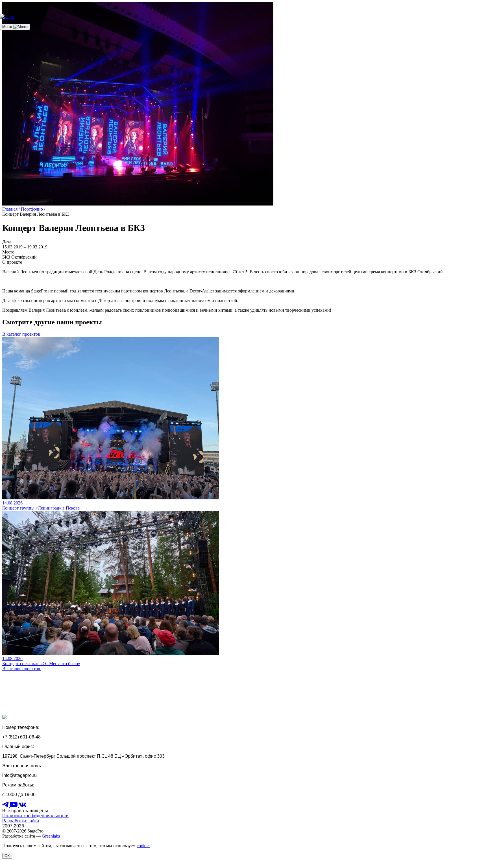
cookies (143, 845)
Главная (10, 209)
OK (7, 856)
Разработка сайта (20, 820)
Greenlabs (51, 836)
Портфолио (32, 209)
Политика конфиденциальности (35, 815)
